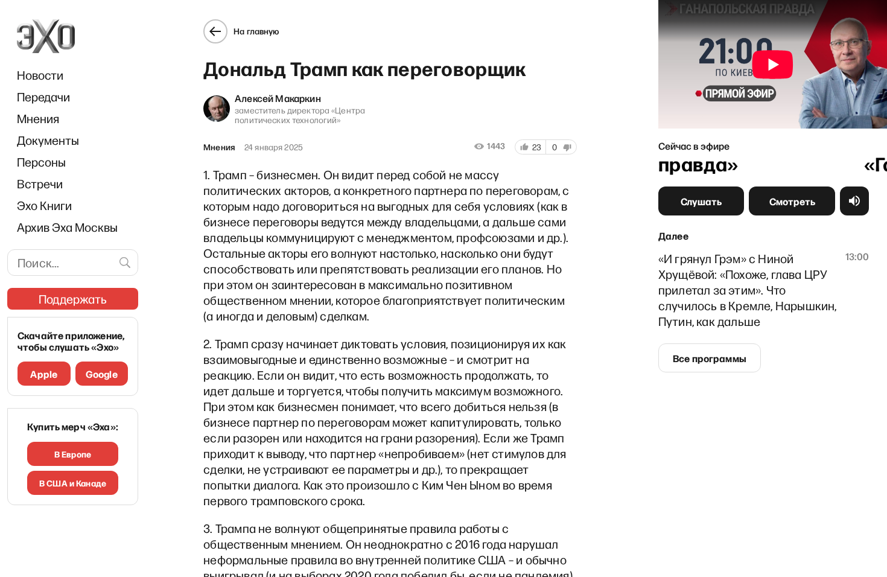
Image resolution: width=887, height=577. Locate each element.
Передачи (43, 96)
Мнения (38, 118)
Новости (40, 75)
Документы (48, 140)
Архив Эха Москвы (67, 227)
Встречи (40, 183)
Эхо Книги (44, 205)
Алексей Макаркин (278, 98)
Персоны (41, 162)
